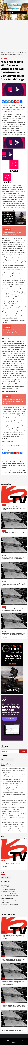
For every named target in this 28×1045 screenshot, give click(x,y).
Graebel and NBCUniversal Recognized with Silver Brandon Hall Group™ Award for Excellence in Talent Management (13, 809)
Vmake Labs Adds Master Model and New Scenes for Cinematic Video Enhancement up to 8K (13, 609)
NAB (2, 58)
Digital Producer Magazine (13, 6)
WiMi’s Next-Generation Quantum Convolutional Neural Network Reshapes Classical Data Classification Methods (13, 558)
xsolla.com (15, 388)
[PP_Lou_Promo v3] (14, 218)
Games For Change (13, 407)
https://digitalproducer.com (8, 891)
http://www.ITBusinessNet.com (9, 887)
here (5, 322)
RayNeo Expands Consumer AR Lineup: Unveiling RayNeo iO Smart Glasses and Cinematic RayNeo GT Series (13, 584)
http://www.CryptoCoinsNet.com (9, 904)
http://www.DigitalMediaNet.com (9, 895)
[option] (14, 854)
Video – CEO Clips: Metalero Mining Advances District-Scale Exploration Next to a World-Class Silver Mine (13, 508)
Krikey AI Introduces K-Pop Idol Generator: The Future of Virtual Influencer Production (13, 533)
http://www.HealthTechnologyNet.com (11, 900)
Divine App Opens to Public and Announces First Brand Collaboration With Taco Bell (12, 823)
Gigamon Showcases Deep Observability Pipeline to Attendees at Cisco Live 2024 (15, 470)
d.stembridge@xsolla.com (9, 450)
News (5, 58)
